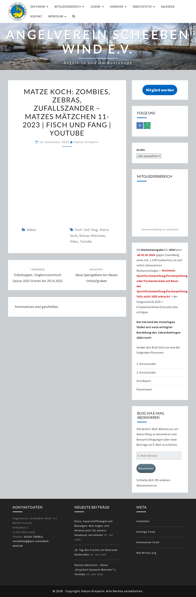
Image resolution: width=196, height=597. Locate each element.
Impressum (55, 16)
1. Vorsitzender (146, 364)
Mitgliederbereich (67, 6)
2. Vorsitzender (146, 372)
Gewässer (116, 6)
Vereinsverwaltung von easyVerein (160, 229)
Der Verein (37, 6)
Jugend (95, 6)
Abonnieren (146, 468)
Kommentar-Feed (147, 542)
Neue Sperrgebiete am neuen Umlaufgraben (96, 275)
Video (74, 241)
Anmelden (142, 521)
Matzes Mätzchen (92, 235)
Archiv (140, 150)
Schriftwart (143, 381)
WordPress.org (146, 552)
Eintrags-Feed (145, 531)
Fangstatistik (142, 6)
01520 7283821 (33, 536)
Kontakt (36, 16)
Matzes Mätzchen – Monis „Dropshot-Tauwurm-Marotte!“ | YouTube (94, 569)
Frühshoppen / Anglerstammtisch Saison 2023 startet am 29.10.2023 (37, 275)
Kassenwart (144, 389)
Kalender (167, 6)
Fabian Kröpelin (86, 142)
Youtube (86, 241)
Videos (31, 229)
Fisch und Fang (86, 229)
